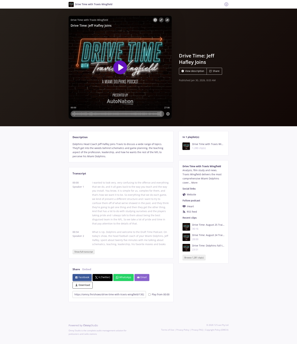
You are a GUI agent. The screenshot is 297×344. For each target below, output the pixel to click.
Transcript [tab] (79, 173)
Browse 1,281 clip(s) (194, 257)
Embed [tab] (86, 269)
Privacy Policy (182, 329)
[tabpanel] (121, 150)
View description (194, 71)
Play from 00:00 (160, 294)
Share (216, 71)
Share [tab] (76, 269)
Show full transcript (83, 251)
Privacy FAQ (197, 329)
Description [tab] (80, 137)
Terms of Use (167, 329)
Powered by (76, 325)
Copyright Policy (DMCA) (216, 329)
